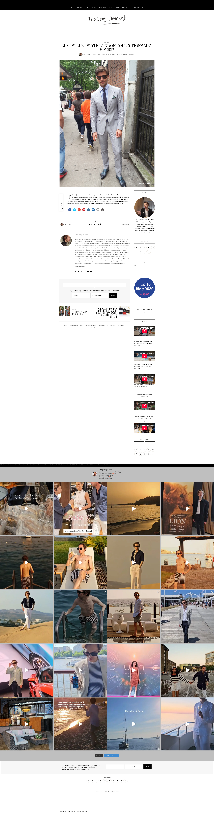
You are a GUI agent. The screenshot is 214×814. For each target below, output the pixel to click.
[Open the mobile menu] (210, 7)
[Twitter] (61, 200)
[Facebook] (61, 197)
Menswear (113, 325)
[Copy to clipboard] (61, 206)
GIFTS (110, 7)
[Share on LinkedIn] (88, 210)
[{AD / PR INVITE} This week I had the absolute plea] (80, 508)
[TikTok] (149, 252)
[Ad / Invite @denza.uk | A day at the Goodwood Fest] (26, 670)
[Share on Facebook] (69, 210)
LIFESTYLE (87, 7)
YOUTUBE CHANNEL (126, 7)
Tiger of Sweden (94, 327)
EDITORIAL (116, 7)
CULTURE (94, 7)
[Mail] (145, 252)
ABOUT (19, 2)
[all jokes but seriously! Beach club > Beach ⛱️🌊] (80, 562)
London (118, 54)
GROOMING (79, 7)
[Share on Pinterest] (83, 210)
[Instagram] (145, 247)
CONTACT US (137, 7)
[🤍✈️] (80, 724)
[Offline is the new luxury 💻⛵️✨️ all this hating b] (80, 616)
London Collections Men (90, 325)
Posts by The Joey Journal (80, 266)
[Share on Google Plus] (79, 210)
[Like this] (61, 209)
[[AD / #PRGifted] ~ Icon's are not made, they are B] (80, 670)
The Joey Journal (88, 54)
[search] (142, 7)
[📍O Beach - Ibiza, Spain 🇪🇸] (133, 724)
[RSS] (145, 454)
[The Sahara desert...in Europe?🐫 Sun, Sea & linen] (26, 616)
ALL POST (24, 2)
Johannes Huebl (74, 325)
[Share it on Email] (97, 210)
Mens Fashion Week (103, 325)
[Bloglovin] (140, 252)
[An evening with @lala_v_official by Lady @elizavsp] (26, 508)
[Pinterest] (61, 203)
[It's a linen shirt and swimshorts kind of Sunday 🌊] (133, 616)
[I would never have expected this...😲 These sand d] (133, 562)
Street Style (106, 42)
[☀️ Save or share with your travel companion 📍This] (133, 508)
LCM (81, 325)
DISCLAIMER (5, 2)
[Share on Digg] (93, 210)
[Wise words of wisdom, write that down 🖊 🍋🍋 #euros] (26, 562)
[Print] (102, 210)
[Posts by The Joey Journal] (80, 55)
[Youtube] (149, 247)
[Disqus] (94, 353)
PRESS (10, 2)
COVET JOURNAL (103, 7)
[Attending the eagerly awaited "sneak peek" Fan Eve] (133, 670)
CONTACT (15, 2)
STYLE (72, 7)
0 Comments (106, 54)
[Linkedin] (149, 454)
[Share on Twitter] (74, 210)
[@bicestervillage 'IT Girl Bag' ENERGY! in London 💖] (26, 724)
